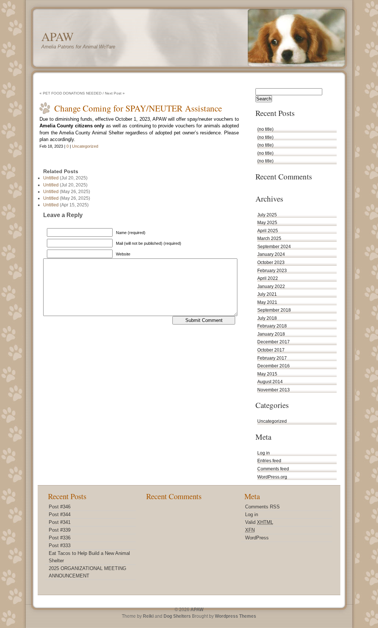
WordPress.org (272, 476)
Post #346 (60, 506)
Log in (263, 452)
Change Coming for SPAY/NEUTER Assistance (138, 108)
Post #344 (60, 514)
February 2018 (272, 325)
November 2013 (273, 389)
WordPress (257, 538)
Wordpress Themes (235, 616)
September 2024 (274, 246)
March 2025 (269, 238)
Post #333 (60, 545)
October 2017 (271, 349)
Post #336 (60, 538)
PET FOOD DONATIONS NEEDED (72, 93)
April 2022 (267, 278)
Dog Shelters (177, 616)
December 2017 (273, 341)
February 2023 (272, 270)
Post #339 (60, 530)
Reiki (148, 616)
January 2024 (271, 254)
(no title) (265, 129)
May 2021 (267, 302)
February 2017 (272, 358)
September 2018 (274, 310)
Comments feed (273, 468)
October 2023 (271, 262)
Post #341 (60, 522)
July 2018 (267, 318)
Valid (259, 522)
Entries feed (269, 460)
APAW (57, 36)
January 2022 (271, 286)
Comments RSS (262, 506)
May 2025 (267, 222)
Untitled (51, 178)
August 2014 (270, 381)
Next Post (113, 93)
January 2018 (271, 334)
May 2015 (267, 373)
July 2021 (267, 294)
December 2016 (273, 365)
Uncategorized (85, 146)
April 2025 (267, 230)
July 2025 (267, 214)
